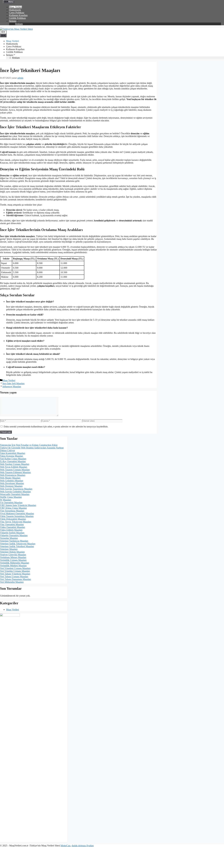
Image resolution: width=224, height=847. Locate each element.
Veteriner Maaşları (9, 549)
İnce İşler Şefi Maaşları (13, 383)
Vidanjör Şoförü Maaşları (12, 532)
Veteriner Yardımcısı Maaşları (14, 541)
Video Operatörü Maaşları (12, 527)
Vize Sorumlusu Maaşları (12, 510)
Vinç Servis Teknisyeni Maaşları (15, 521)
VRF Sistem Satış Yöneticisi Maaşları (18, 505)
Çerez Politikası (16, 12)
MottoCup (65, 845)
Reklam (19, 24)
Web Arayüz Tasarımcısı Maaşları (16, 489)
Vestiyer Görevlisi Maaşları (13, 554)
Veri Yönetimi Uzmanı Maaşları (15, 568)
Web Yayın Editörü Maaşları (13, 467)
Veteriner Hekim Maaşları (12, 552)
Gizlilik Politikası (17, 18)
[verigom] (10, 615)
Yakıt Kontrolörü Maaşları (12, 453)
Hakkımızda (15, 10)
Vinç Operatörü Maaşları (12, 524)
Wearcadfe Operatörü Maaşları (14, 494)
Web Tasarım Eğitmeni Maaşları (15, 472)
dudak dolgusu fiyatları (83, 845)
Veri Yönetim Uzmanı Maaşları (15, 571)
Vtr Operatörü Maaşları (11, 502)
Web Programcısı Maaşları (12, 475)
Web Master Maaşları (10, 478)
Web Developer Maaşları (12, 483)
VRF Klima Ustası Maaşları (13, 508)
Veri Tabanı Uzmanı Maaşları (14, 576)
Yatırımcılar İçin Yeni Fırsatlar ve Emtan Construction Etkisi (28, 445)
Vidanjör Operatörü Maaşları (14, 535)
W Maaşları (5, 499)
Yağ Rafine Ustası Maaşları (13, 458)
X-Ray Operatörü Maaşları (13, 461)
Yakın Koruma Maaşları (11, 456)
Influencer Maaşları (11, 386)
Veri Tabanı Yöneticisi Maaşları (15, 573)
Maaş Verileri (15, 7)
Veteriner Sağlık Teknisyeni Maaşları (17, 543)
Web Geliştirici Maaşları (11, 480)
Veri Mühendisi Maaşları (12, 582)
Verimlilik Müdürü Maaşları (13, 565)
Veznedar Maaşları (9, 538)
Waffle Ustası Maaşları (11, 497)
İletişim (12, 21)
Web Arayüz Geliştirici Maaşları (15, 491)
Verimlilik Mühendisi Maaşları (14, 563)
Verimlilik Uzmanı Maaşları (13, 560)
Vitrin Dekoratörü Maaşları (13, 519)
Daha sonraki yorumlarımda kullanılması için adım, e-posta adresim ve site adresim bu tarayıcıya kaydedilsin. (56, 426)
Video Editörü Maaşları (11, 530)
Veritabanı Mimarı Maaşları (13, 557)
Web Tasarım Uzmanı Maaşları (15, 469)
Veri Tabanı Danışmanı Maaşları (15, 579)
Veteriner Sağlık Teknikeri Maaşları (17, 546)
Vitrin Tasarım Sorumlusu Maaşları (17, 516)
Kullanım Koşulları (18, 15)
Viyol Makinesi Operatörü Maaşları (17, 513)
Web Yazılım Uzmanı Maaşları (14, 464)
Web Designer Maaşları (11, 486)
